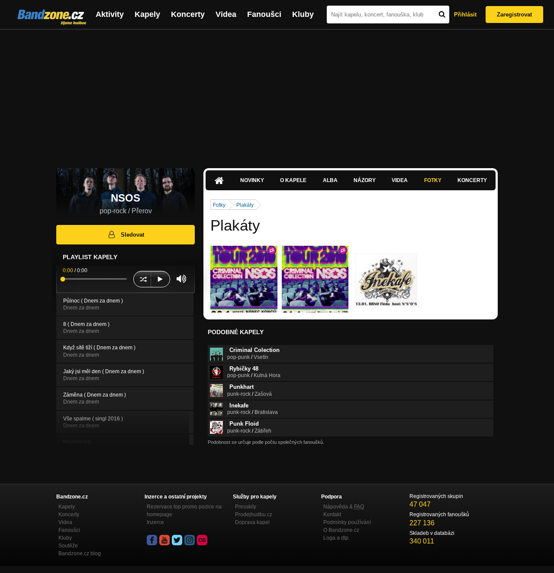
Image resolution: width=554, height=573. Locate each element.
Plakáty (245, 205)
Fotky (432, 180)
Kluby (303, 14)
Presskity (245, 507)
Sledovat (132, 234)
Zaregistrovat (514, 14)
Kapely (147, 14)
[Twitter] (177, 540)
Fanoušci (264, 14)
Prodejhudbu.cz (253, 514)
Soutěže (68, 546)
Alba (330, 180)
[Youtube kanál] (164, 540)
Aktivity (110, 14)
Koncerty (188, 14)
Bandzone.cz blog (79, 553)
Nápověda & (343, 507)
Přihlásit (465, 14)
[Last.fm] (202, 540)
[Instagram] (189, 540)
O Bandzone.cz (341, 530)
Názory (365, 180)
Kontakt (332, 514)
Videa (226, 14)
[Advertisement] (277, 94)
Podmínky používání (347, 522)
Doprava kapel (252, 522)
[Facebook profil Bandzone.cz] (152, 540)
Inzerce (155, 522)
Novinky (252, 180)
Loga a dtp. (336, 538)
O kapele (293, 180)
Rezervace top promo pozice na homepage (184, 511)
